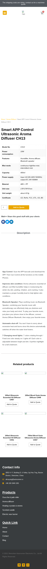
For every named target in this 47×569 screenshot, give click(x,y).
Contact (5, 536)
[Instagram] (27, 565)
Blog (4, 540)
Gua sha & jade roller (10, 497)
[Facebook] (19, 565)
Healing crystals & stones (12, 506)
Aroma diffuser (8, 501)
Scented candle (8, 510)
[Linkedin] (23, 565)
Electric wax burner (10, 514)
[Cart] (42, 13)
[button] (5, 13)
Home (3, 119)
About (4, 532)
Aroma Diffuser (11, 119)
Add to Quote (18, 207)
